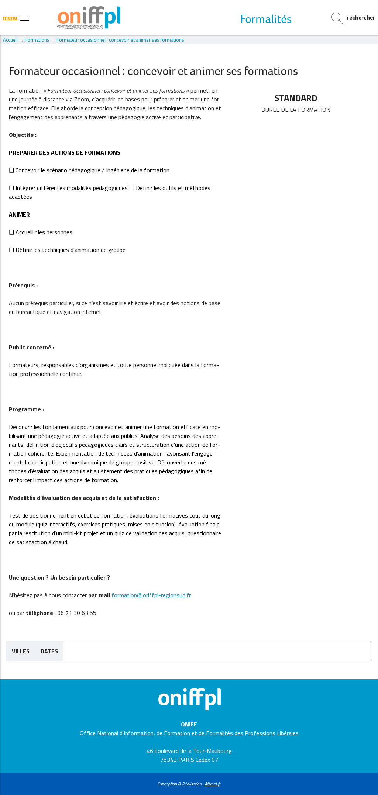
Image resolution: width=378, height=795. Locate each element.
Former (265, 19)
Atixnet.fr (213, 783)
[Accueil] (189, 17)
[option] (265, 19)
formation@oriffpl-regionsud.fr (151, 595)
